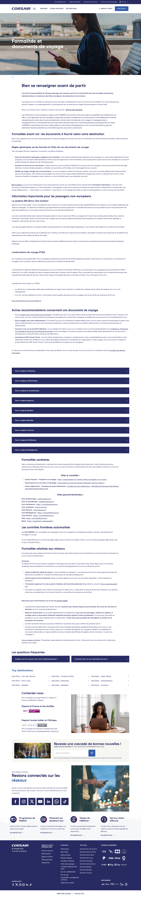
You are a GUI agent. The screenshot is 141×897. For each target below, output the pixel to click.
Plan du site (64, 875)
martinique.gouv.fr (44, 499)
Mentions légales (66, 858)
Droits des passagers (109, 2)
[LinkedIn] (27, 884)
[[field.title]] (104, 851)
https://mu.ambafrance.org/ (47, 504)
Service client (106, 8)
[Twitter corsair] (32, 801)
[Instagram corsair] (23, 801)
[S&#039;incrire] (91, 753)
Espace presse (65, 855)
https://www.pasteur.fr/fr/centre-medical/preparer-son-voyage (81, 479)
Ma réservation (60, 2)
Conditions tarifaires (67, 861)
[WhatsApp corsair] (56, 801)
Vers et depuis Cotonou (24, 430)
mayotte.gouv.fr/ (40, 510)
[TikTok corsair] (65, 801)
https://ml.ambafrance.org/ (36, 518)
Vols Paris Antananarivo (87, 864)
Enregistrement (75, 2)
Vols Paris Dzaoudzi (86, 861)
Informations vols (91, 2)
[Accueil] (12, 77)
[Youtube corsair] (40, 801)
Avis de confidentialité (68, 872)
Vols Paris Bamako (86, 870)
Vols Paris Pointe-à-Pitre (88, 852)
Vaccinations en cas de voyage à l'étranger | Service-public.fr (81, 483)
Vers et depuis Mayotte (24, 401)
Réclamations (46, 853)
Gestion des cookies (67, 883)
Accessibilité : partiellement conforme (70, 879)
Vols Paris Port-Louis (86, 858)
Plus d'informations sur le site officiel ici (26, 301)
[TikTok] (30, 884)
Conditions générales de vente (69, 868)
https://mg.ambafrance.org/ (48, 513)
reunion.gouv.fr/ (41, 507)
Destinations (71, 8)
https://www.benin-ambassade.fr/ (40, 521)
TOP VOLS (83, 845)
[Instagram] (20, 884)
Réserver (43, 8)
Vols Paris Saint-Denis (87, 855)
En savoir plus (16, 832)
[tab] (51, 864)
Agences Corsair (47, 856)
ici (57, 731)
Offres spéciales (56, 8)
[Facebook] (13, 884)
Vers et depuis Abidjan (24, 410)
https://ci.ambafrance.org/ (43, 515)
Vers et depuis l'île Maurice (25, 440)
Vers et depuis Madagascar (26, 450)
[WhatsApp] (23, 884)
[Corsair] (21, 8)
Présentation (65, 849)
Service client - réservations (48, 846)
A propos (64, 845)
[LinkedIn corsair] (48, 801)
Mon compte (121, 8)
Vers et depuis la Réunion (25, 371)
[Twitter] (16, 884)
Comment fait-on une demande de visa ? (91, 659)
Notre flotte (64, 852)
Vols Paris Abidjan (85, 867)
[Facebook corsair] (15, 801)
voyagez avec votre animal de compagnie (35, 315)
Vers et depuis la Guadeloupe (27, 391)
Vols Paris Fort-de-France (88, 849)
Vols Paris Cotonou (86, 873)
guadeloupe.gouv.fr (46, 502)
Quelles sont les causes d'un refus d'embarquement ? (36, 659)
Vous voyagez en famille (31, 640)
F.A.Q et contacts (47, 851)
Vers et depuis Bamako (24, 420)
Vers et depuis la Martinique (26, 381)
